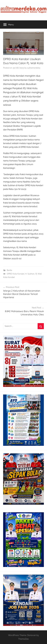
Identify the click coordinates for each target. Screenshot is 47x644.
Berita (9, 270)
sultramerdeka (33, 68)
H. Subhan (29, 274)
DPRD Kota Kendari (15, 274)
